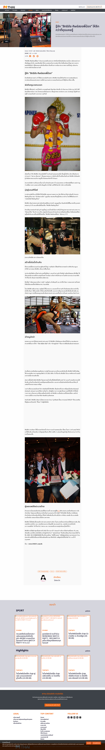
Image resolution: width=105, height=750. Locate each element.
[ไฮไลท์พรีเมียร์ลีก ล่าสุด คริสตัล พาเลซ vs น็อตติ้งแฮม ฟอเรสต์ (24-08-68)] (78, 661)
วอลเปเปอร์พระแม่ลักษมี (46, 735)
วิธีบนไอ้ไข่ (43, 729)
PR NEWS (19, 630)
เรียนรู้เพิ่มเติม (96, 743)
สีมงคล (42, 739)
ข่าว (59, 511)
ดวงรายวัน (43, 725)
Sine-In (57, 580)
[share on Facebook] (30, 56)
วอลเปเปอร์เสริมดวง (47, 10)
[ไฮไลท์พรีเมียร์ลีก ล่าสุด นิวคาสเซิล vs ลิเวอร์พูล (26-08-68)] (78, 621)
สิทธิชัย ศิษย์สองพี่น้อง (61, 571)
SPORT (57, 22)
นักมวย (52, 571)
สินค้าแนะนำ (82, 7)
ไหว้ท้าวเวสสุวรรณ (45, 731)
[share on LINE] (37, 56)
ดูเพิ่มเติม (87, 611)
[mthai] (9, 7)
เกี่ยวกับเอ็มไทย (17, 723)
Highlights (71, 630)
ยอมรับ (89, 743)
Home (26, 51)
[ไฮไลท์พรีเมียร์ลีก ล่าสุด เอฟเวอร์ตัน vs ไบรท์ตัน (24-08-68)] (52, 661)
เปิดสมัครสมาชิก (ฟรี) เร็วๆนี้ (53, 705)
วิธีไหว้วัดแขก (43, 733)
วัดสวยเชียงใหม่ (44, 719)
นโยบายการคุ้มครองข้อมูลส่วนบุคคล (22, 719)
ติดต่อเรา (15, 721)
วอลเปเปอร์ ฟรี (44, 737)
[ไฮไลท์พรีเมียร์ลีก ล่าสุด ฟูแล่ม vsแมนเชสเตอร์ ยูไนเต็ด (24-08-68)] (26, 661)
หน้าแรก (7, 10)
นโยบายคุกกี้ (16, 717)
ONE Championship (43, 571)
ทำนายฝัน (14, 10)
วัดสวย (56, 10)
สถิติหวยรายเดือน (45, 723)
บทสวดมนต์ (64, 10)
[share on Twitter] (34, 56)
